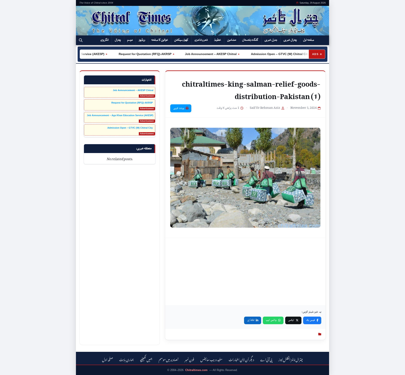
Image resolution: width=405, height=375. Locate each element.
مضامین (231, 40)
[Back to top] (9, 368)
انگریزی (104, 40)
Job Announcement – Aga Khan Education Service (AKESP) (120, 115)
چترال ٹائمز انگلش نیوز (290, 359)
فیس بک (310, 320)
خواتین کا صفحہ (159, 40)
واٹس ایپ (271, 320)
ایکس (291, 320)
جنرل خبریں (271, 40)
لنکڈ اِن (250, 320)
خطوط (217, 40)
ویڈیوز (142, 40)
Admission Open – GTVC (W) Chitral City (272, 54)
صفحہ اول (308, 40)
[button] (80, 40)
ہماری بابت (126, 359)
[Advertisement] (245, 271)
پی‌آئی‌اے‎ (266, 359)
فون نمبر (189, 359)
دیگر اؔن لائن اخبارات (241, 359)
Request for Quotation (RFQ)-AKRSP (137, 54)
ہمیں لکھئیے (146, 359)
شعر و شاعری (201, 40)
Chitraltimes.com (196, 370)
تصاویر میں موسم (168, 359)
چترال (118, 40)
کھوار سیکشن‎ (181, 40)
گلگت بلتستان (250, 40)
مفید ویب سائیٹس (211, 359)
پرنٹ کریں (178, 108)
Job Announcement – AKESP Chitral (203, 54)
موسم (130, 40)
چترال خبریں (290, 40)
